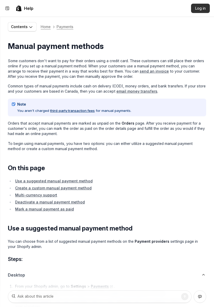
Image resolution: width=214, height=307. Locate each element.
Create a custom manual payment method (53, 188)
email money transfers (136, 91)
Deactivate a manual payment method (50, 202)
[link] (24, 8)
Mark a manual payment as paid (44, 209)
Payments (65, 26)
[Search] (184, 296)
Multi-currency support (36, 195)
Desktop (16, 275)
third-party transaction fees (72, 110)
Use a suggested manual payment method (54, 181)
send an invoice (154, 71)
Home (46, 26)
